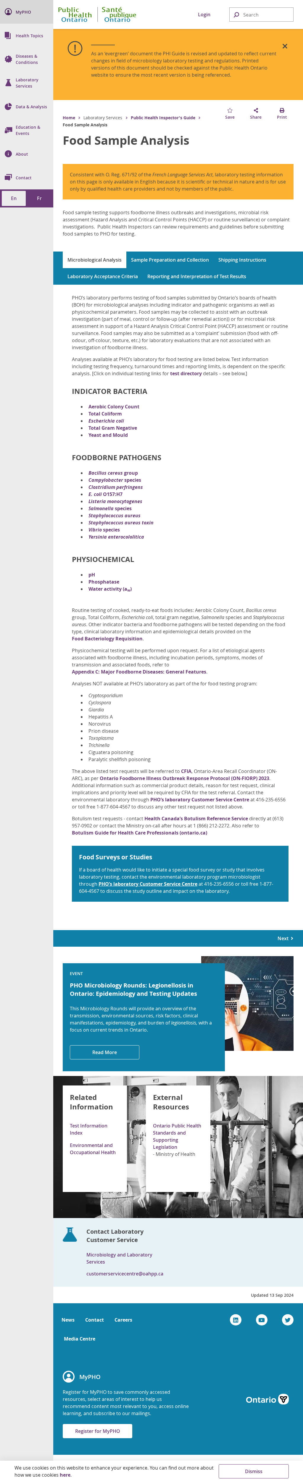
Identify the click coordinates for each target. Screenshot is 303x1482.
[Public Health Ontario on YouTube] (261, 1319)
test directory (186, 373)
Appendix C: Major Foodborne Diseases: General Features (139, 671)
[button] (236, 14)
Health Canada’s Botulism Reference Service (196, 818)
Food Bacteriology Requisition (107, 638)
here (65, 1475)
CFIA (186, 771)
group (113, 473)
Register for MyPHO (97, 1431)
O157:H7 (105, 494)
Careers (123, 1320)
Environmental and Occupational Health (93, 1149)
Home (69, 117)
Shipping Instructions (242, 260)
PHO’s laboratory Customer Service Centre (199, 799)
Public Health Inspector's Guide (163, 117)
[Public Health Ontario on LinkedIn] (235, 1319)
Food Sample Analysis (126, 140)
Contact (94, 1320)
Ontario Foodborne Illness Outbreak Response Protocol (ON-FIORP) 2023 (184, 778)
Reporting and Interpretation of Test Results (196, 276)
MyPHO (90, 1377)
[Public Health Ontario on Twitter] (288, 1319)
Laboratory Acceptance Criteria (102, 276)
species (114, 480)
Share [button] (256, 117)
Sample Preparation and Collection (170, 260)
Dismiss (253, 1471)
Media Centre (79, 1339)
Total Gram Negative (112, 428)
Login (204, 14)
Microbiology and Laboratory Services (119, 1258)
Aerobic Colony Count (113, 406)
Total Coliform (105, 413)
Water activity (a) (110, 589)
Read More (104, 1052)
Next (284, 938)
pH (91, 574)
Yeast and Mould (108, 435)
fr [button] (39, 198)
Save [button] (230, 117)
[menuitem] (26, 12)
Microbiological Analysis (94, 260)
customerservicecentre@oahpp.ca (124, 1273)
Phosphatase (103, 582)
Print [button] (282, 117)
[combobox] (261, 15)
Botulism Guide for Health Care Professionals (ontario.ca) (139, 832)
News (68, 1320)
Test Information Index (88, 1129)
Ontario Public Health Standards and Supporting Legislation (177, 1136)
